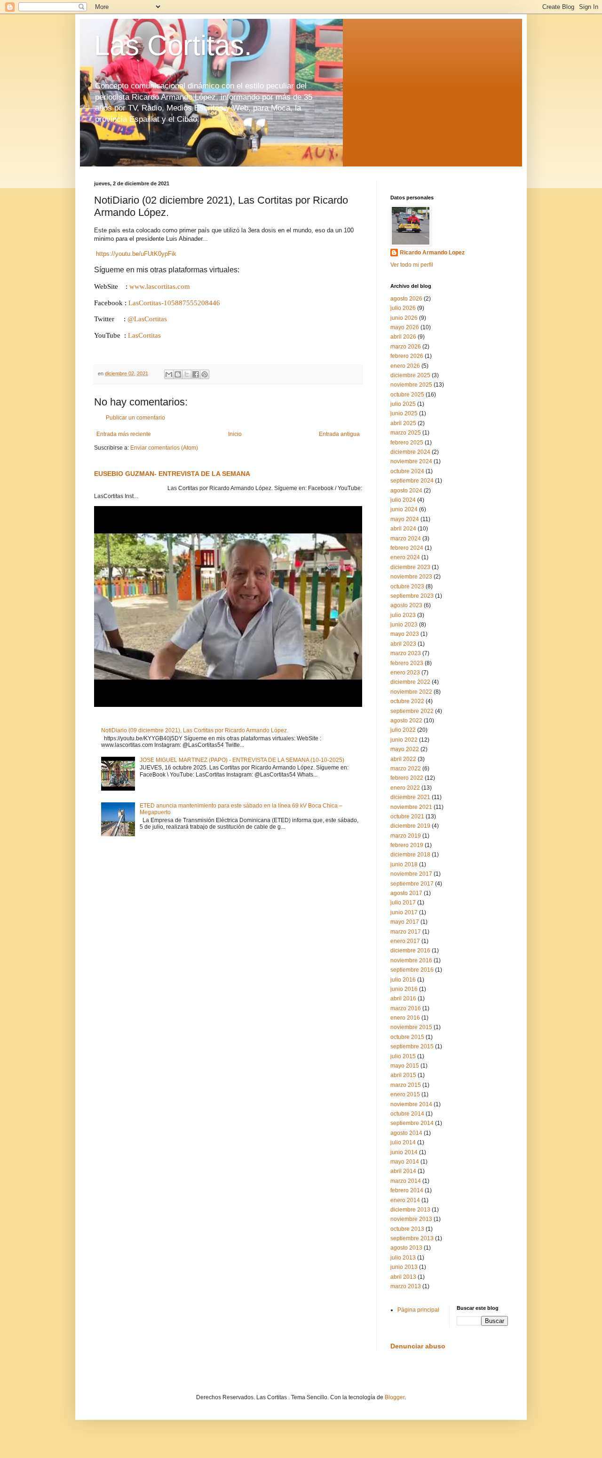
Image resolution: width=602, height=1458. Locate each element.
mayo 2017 (404, 922)
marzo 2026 (405, 346)
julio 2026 (403, 308)
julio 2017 (403, 902)
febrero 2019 (406, 845)
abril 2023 (403, 644)
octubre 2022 (407, 701)
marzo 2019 (405, 835)
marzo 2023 (405, 653)
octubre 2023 (407, 586)
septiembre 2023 (412, 596)
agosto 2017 (406, 893)
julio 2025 (403, 404)
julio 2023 (403, 615)
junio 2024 (404, 509)
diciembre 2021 (410, 797)
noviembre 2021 (411, 807)
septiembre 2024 (412, 480)
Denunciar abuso (417, 1346)
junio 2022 (404, 740)
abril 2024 (403, 528)
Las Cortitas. (173, 45)
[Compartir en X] (186, 374)
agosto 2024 (406, 490)
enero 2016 (405, 1017)
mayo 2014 (404, 1161)
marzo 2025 (405, 432)
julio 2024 (403, 500)
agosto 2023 (406, 605)
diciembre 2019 (410, 826)
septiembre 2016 (412, 970)
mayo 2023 (404, 634)
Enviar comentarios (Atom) (164, 447)
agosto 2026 (406, 298)
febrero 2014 (406, 1190)
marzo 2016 (405, 1008)
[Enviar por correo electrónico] (169, 374)
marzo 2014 (405, 1181)
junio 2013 (404, 1267)
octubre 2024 (407, 471)
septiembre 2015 (412, 1046)
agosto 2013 (406, 1247)
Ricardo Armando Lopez (432, 252)
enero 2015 (405, 1094)
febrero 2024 (406, 548)
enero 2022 (405, 787)
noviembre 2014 (411, 1104)
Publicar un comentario (135, 417)
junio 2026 (404, 318)
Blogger (394, 1397)
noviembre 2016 (411, 960)
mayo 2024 (404, 519)
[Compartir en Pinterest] (204, 374)
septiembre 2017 (412, 883)
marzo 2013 (405, 1286)
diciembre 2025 (410, 375)
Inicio (235, 434)
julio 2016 (403, 979)
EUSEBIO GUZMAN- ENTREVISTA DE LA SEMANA (172, 473)
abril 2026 (403, 336)
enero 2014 (405, 1200)
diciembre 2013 (410, 1209)
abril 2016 (403, 998)
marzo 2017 (405, 931)
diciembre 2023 (410, 567)
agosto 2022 (406, 720)
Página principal (418, 1310)
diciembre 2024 (410, 452)
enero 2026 (405, 366)
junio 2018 (404, 864)
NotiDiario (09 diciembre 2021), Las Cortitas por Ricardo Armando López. (194, 730)
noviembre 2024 (411, 461)
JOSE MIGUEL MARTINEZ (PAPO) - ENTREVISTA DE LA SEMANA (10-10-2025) (242, 760)
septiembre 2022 (412, 711)
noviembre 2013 (411, 1219)
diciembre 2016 (410, 950)
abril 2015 (403, 1075)
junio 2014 (404, 1152)
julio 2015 (403, 1056)
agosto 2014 (406, 1133)
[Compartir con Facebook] (195, 374)
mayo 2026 (404, 327)
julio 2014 (403, 1142)
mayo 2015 (404, 1065)
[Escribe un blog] (177, 374)
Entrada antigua (339, 434)
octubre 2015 (407, 1037)
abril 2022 (403, 759)
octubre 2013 (407, 1229)
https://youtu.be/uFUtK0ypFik (136, 253)
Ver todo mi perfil (411, 264)
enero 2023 (405, 672)
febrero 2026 (406, 356)
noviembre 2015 (411, 1027)
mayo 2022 (404, 749)
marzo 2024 (405, 538)
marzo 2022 (405, 768)
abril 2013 (403, 1277)
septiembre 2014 (412, 1123)
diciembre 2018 (410, 854)
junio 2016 (404, 989)
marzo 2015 (405, 1085)
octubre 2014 (407, 1113)
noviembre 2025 (411, 384)
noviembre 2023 (411, 576)
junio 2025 (404, 413)
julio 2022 (403, 730)
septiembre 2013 (412, 1238)
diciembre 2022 (410, 682)
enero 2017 (405, 941)
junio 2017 (404, 912)
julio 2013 (403, 1257)
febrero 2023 (406, 663)
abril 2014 (403, 1171)
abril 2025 (403, 423)
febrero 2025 (406, 442)
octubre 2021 (407, 816)
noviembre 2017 (411, 874)
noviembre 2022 (411, 692)
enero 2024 (405, 557)
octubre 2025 (407, 394)
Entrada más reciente (123, 434)
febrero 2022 (406, 778)
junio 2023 (404, 624)
